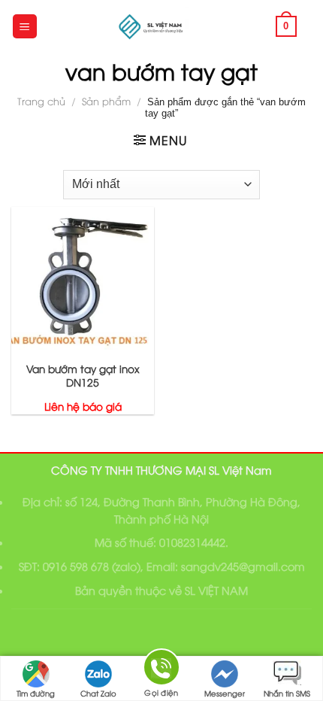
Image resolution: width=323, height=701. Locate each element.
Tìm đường (36, 693)
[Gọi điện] (161, 669)
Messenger (224, 693)
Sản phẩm (106, 101)
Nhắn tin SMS (287, 693)
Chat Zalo (98, 693)
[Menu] (25, 26)
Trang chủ (41, 101)
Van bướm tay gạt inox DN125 (83, 375)
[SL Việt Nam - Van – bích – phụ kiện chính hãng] (152, 26)
